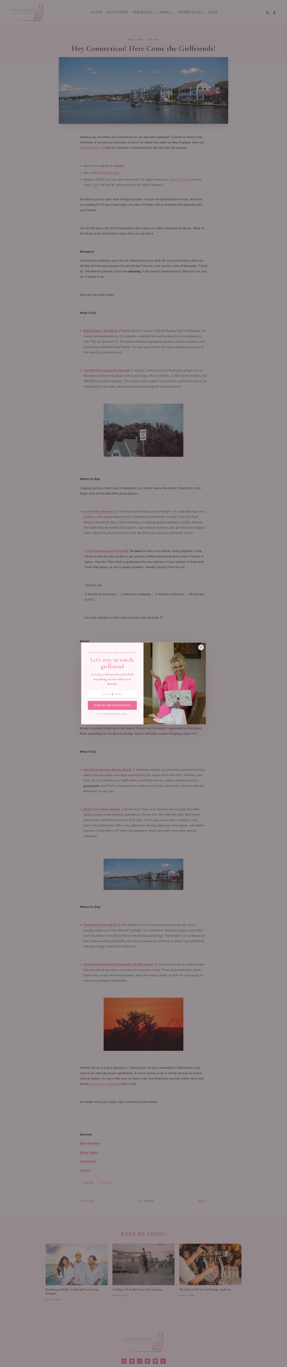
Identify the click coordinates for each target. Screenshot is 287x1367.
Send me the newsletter (112, 705)
